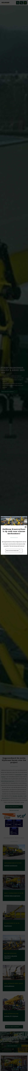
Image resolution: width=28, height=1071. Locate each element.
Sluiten (26, 527)
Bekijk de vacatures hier (12, 550)
